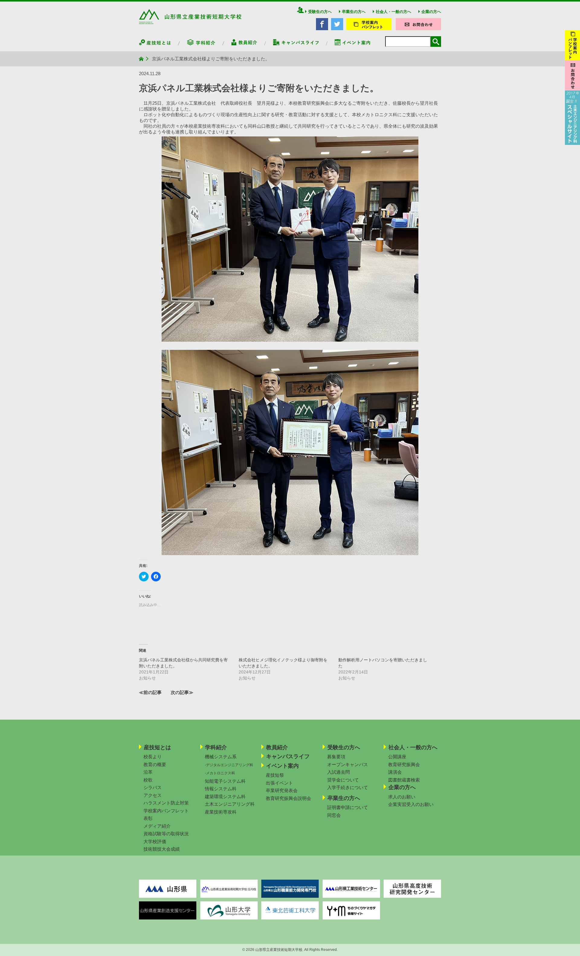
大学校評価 (154, 841)
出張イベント (279, 782)
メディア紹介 (157, 826)
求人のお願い (401, 796)
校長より (152, 756)
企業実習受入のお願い (410, 804)
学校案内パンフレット (166, 810)
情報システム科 (221, 788)
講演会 (395, 772)
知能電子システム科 (225, 781)
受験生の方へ (320, 11)
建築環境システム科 (225, 796)
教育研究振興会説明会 (288, 798)
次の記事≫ (182, 692)
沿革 (148, 772)
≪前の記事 (150, 692)
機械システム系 (221, 756)
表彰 (148, 818)
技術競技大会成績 (161, 849)
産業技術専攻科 (221, 811)
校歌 (148, 779)
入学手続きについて (347, 787)
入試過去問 (338, 772)
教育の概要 (154, 764)
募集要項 (336, 756)
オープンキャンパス (347, 764)
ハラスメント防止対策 (166, 802)
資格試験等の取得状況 (166, 833)
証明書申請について (347, 807)
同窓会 (334, 815)
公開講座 (397, 756)
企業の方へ (431, 11)
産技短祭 (275, 775)
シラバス (152, 787)
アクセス (152, 795)
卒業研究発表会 (282, 790)
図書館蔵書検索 (404, 779)
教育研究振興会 (404, 764)
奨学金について (343, 779)
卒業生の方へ (354, 11)
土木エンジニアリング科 (230, 804)
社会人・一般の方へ (393, 11)
